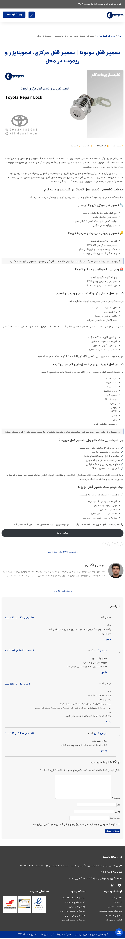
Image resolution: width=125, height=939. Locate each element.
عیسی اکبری (100, 650)
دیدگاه (116, 798)
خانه (120, 36)
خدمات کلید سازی (106, 36)
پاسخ (108, 639)
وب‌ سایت (115, 818)
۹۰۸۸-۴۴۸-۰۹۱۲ (108, 872)
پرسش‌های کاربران (62, 591)
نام (118, 805)
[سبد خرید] (32, 15)
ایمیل (117, 811)
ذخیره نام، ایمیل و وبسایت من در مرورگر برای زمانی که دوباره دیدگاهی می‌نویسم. (74, 824)
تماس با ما (62, 533)
